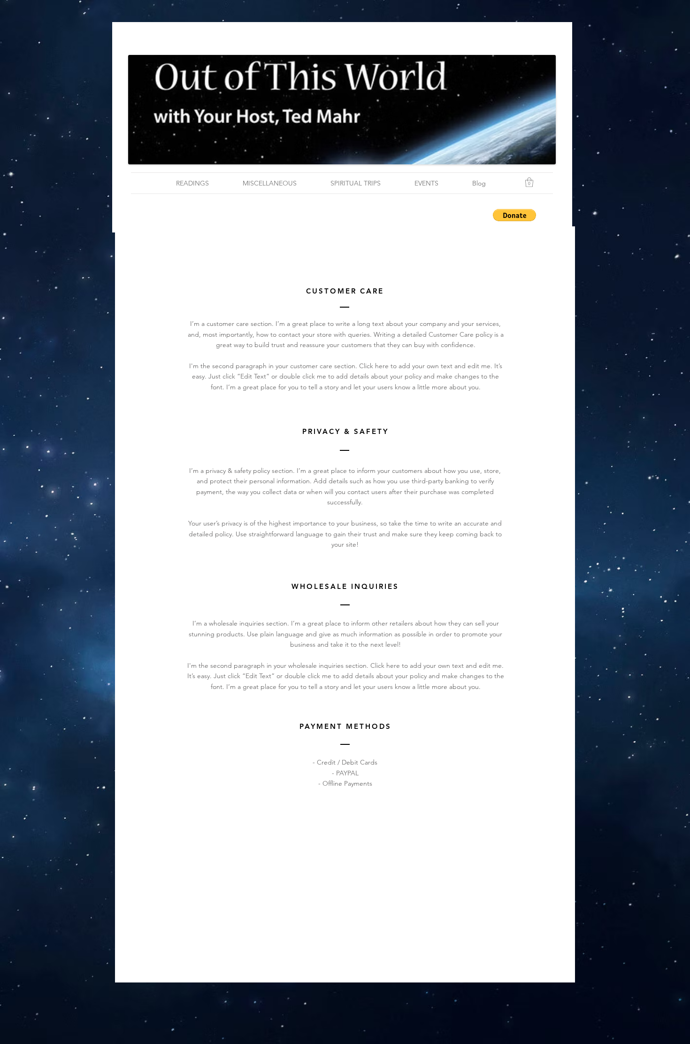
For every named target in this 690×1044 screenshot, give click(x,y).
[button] (529, 182)
